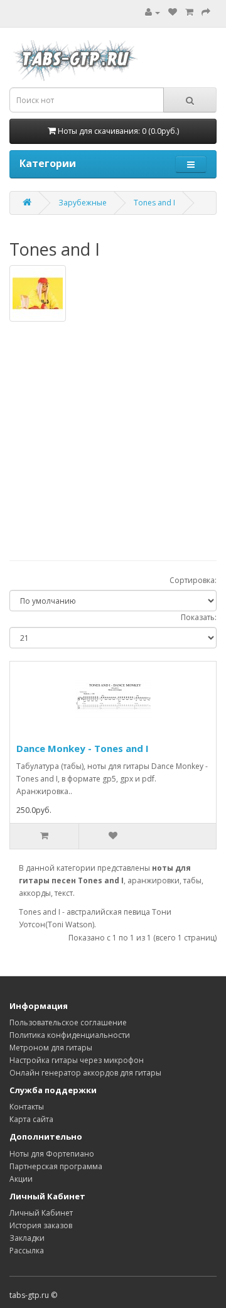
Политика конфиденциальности (69, 1035)
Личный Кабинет (41, 1212)
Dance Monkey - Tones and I (82, 748)
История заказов (40, 1225)
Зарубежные (82, 202)
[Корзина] (189, 12)
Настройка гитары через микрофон (76, 1060)
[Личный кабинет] (152, 12)
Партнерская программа (55, 1166)
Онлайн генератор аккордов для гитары (85, 1072)
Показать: (199, 617)
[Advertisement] (113, 435)
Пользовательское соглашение (68, 1022)
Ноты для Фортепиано (51, 1153)
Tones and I (154, 202)
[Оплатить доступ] (206, 12)
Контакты (26, 1106)
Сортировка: (193, 580)
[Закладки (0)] (172, 12)
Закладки (27, 1238)
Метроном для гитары (50, 1047)
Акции (21, 1179)
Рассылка (26, 1250)
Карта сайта (31, 1119)
